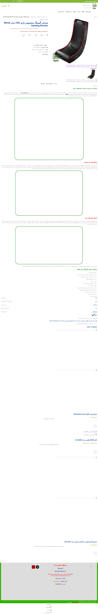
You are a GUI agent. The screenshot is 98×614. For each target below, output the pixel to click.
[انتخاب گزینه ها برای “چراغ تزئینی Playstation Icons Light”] (95, 426)
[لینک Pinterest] (7, 1)
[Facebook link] (10, 1)
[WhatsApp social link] (3, 1)
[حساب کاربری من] (12, 6)
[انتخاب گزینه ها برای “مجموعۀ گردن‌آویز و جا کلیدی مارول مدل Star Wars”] (95, 553)
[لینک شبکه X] (8, 1)
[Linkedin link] (5, 1)
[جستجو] (74, 6)
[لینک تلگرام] (2, 1)
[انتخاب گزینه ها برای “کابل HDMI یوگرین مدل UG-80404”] (95, 451)
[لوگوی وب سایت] (94, 6)
